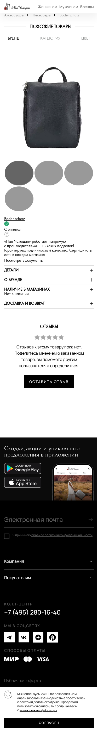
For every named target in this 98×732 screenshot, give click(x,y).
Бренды (87, 6)
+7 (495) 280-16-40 (32, 612)
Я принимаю (53, 535)
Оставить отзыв (48, 381)
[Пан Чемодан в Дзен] (38, 637)
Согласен (49, 723)
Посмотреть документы (23, 260)
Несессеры (41, 15)
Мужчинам (68, 6)
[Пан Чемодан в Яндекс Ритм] (52, 637)
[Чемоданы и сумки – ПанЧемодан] (17, 6)
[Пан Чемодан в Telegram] (9, 637)
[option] (49, 110)
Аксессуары (14, 15)
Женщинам (47, 6)
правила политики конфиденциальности (62, 535)
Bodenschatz (69, 15)
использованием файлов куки (38, 710)
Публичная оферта (22, 680)
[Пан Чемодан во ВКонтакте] (24, 637)
